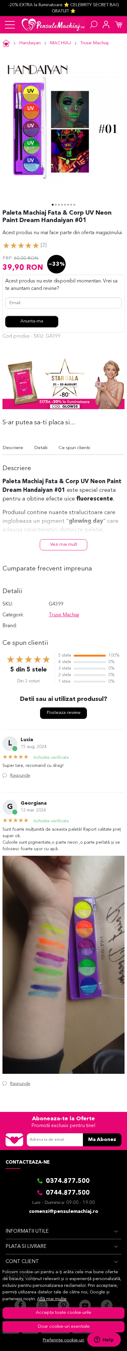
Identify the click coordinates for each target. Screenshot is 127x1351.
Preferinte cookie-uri (63, 1340)
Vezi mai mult (63, 544)
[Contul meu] (106, 24)
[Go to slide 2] (56, 205)
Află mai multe (52, 1299)
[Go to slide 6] (68, 205)
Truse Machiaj (94, 43)
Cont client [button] (22, 1261)
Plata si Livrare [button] (26, 1246)
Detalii (40, 448)
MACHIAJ (60, 43)
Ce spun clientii (74, 448)
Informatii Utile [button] (27, 1231)
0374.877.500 (68, 1181)
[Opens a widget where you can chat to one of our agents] (104, 1340)
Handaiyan (30, 43)
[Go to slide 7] (71, 205)
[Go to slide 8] (74, 205)
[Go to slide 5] (65, 205)
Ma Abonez (102, 1139)
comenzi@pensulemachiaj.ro (63, 1211)
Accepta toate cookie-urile (63, 1312)
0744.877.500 (68, 1193)
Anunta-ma (31, 321)
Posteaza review (63, 712)
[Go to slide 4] (62, 205)
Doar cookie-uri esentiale (64, 1326)
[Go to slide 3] (59, 205)
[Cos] (118, 24)
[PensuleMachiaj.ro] (53, 24)
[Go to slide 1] (53, 205)
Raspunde (20, 775)
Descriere (12, 448)
